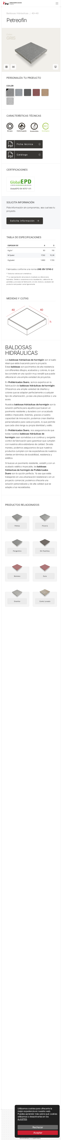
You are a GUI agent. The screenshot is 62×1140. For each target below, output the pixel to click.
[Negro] (27, 92)
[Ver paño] (6, 67)
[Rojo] (36, 92)
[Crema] (45, 92)
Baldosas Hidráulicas (17, 13)
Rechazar (38, 1127)
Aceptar (37, 1132)
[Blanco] (10, 101)
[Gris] (10, 93)
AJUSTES (22, 1119)
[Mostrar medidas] (13, 67)
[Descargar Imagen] (56, 67)
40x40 (35, 13)
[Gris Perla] (18, 92)
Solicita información (22, 220)
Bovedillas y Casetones (30, 1138)
